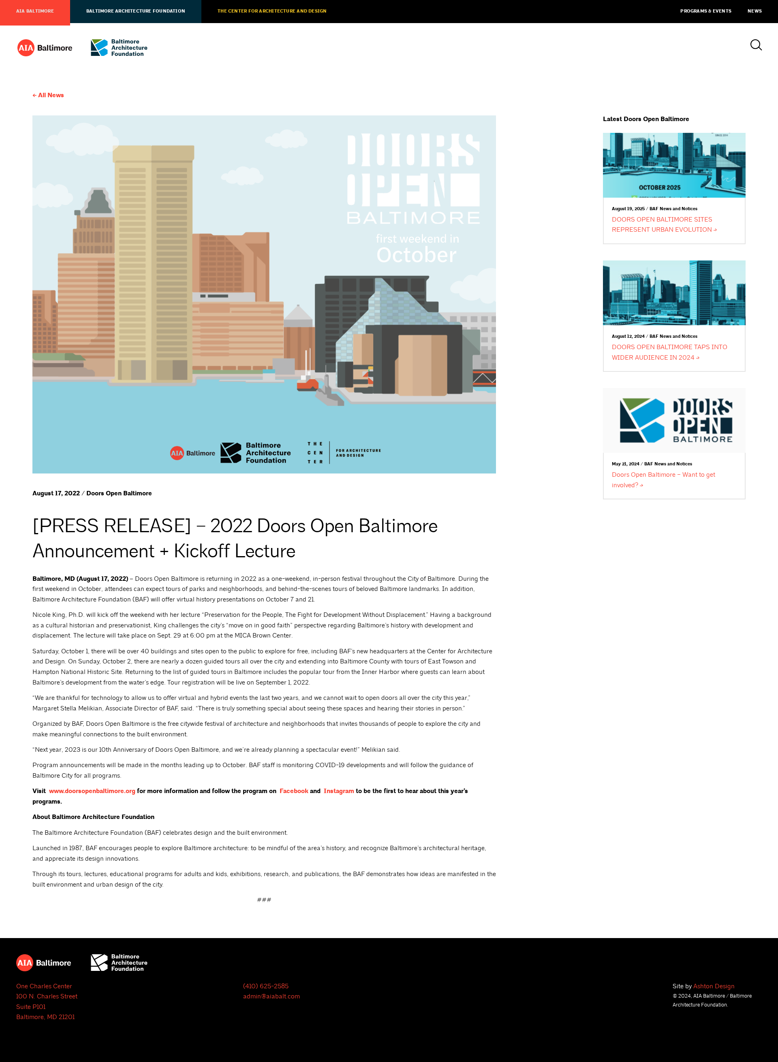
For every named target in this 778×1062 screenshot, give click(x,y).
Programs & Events (705, 11)
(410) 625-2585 (266, 986)
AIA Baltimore (35, 11)
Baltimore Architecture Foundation (135, 11)
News (755, 11)
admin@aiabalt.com (271, 996)
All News (51, 95)
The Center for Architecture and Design (272, 11)
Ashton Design (714, 986)
